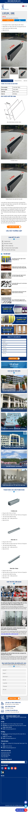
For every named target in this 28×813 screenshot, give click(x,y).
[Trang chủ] (3, 6)
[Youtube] (5, 768)
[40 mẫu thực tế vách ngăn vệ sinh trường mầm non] (6, 259)
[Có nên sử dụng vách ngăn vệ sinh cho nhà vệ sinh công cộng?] (6, 276)
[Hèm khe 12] (14, 530)
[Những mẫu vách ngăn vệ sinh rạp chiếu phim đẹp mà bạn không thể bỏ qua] (6, 267)
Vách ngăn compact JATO (16, 717)
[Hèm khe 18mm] (14, 559)
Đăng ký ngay (12, 358)
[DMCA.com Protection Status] (2, 772)
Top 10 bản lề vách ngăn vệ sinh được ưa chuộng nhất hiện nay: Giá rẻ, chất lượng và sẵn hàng (19, 300)
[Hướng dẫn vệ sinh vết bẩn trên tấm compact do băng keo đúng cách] (14, 644)
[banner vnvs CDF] (14, 319)
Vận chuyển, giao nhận (5, 755)
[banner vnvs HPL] (14, 309)
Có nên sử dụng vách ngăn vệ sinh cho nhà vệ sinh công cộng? (19, 276)
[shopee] (15, 768)
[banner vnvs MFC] (14, 329)
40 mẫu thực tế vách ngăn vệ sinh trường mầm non (19, 259)
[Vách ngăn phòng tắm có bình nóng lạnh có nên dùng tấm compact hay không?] (14, 618)
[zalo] (20, 20)
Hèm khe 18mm (14, 568)
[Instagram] (12, 768)
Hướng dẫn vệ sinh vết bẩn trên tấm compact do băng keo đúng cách (13, 654)
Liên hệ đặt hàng (13, 226)
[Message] (25, 802)
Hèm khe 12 (14, 539)
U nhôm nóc (14, 511)
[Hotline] (25, 810)
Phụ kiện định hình (5, 9)
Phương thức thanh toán (6, 752)
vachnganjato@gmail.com (10, 728)
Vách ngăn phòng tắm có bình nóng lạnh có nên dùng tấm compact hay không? (13, 628)
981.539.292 (9, 727)
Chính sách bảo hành (5, 754)
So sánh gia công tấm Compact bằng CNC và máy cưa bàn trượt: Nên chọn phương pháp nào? (14, 603)
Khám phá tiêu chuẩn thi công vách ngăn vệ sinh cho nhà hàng (19, 292)
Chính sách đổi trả (4, 756)
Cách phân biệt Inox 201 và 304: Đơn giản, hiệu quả (19, 284)
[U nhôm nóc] (14, 501)
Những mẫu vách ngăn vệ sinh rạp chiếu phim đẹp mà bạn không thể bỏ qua (19, 267)
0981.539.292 (19, 810)
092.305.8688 (9, 736)
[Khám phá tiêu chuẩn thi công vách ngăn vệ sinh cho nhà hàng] (6, 292)
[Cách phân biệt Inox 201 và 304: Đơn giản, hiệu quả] (6, 284)
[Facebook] (2, 768)
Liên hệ (8, 20)
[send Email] (26, 762)
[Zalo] (25, 806)
